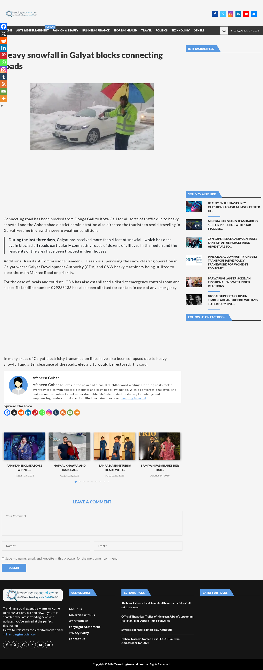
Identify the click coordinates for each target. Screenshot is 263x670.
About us (75, 609)
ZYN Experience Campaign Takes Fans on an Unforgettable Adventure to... (232, 242)
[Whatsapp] (42, 412)
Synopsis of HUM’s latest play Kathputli (146, 629)
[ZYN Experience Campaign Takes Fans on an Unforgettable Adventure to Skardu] (194, 242)
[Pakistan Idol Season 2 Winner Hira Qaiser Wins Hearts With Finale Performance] (24, 446)
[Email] (254, 14)
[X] (14, 412)
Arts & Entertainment (32, 29)
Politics (161, 30)
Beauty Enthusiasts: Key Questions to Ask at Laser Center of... (234, 207)
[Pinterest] (35, 412)
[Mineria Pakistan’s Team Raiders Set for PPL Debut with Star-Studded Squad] (194, 224)
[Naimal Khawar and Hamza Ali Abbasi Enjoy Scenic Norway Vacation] (69, 446)
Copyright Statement (84, 627)
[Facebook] (215, 14)
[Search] (224, 31)
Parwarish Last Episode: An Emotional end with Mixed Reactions (229, 282)
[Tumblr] (56, 412)
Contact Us (77, 639)
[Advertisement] (125, 13)
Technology (181, 30)
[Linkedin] (238, 14)
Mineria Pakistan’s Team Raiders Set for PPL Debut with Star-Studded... (233, 225)
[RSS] (63, 412)
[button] (9, 457)
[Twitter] (223, 14)
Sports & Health (125, 30)
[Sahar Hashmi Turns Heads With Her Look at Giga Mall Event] (114, 446)
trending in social (133, 398)
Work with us (78, 621)
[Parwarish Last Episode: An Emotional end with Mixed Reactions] (194, 282)
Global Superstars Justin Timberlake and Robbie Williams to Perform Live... (233, 300)
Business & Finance (96, 30)
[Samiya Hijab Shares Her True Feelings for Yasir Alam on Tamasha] (159, 446)
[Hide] (1, 106)
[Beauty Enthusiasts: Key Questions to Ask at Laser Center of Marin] (194, 206)
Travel (146, 30)
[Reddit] (21, 412)
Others (199, 30)
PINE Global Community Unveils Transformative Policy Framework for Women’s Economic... (232, 262)
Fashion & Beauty (65, 30)
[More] (77, 412)
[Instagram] (230, 14)
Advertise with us (82, 615)
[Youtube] (246, 14)
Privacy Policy (79, 633)
